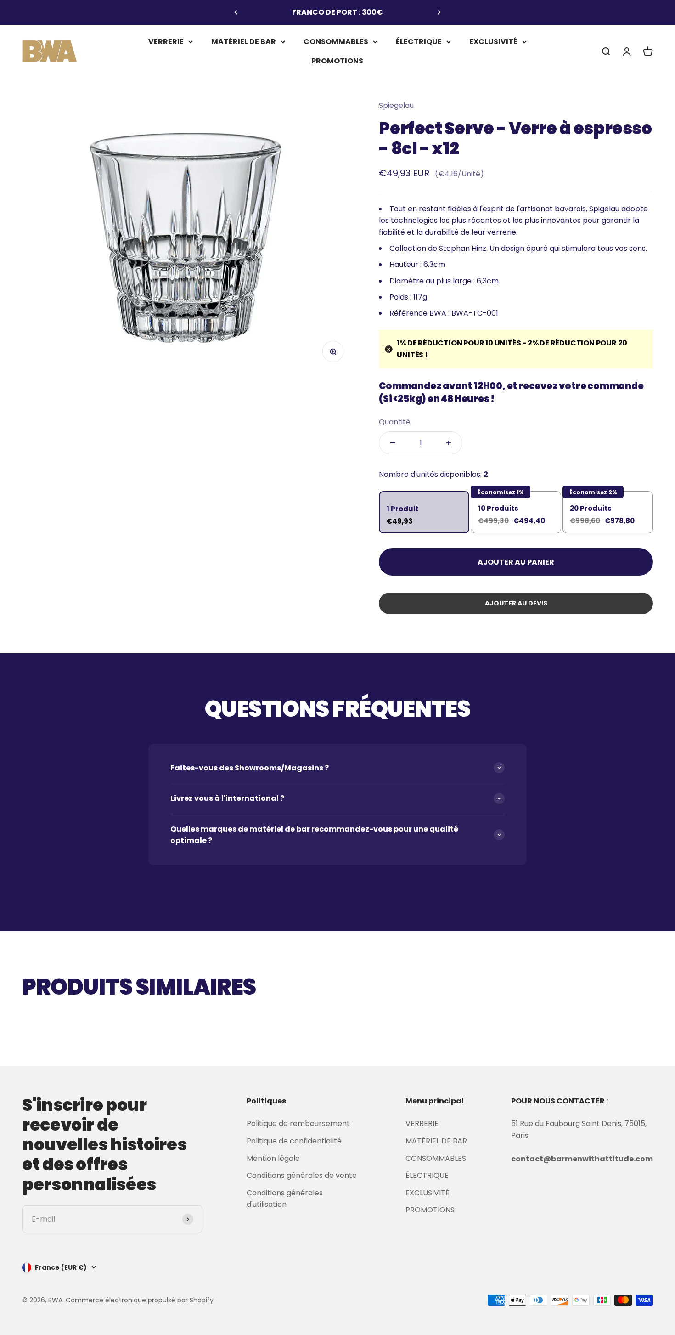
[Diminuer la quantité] (392, 443)
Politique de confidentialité (294, 1141)
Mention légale (273, 1158)
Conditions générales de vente (302, 1175)
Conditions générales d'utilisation (285, 1199)
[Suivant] (439, 12)
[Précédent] (235, 12)
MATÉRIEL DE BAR (243, 41)
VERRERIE (166, 41)
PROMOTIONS (337, 60)
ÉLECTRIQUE (419, 41)
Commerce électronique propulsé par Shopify (140, 1300)
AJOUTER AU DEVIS (516, 603)
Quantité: (395, 422)
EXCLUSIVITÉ (493, 41)
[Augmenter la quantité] (448, 443)
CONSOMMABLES (336, 41)
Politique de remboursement (298, 1123)
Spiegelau (396, 105)
